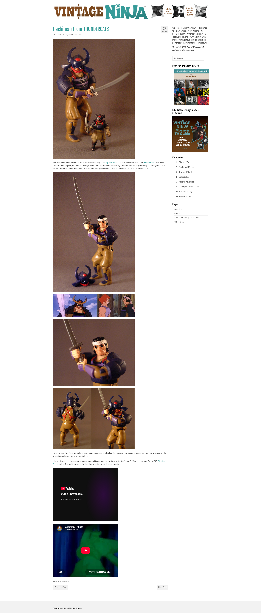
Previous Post (60, 587)
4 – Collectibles (182, 177)
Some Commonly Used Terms (187, 218)
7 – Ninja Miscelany (184, 192)
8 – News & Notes (183, 196)
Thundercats (65, 581)
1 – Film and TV (182, 162)
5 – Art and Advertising (185, 182)
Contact (177, 213)
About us (178, 209)
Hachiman (57, 581)
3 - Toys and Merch (70, 35)
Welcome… (179, 222)
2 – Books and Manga (185, 167)
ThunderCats (148, 162)
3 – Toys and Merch (184, 172)
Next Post (162, 587)
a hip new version (111, 162)
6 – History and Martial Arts (187, 187)
